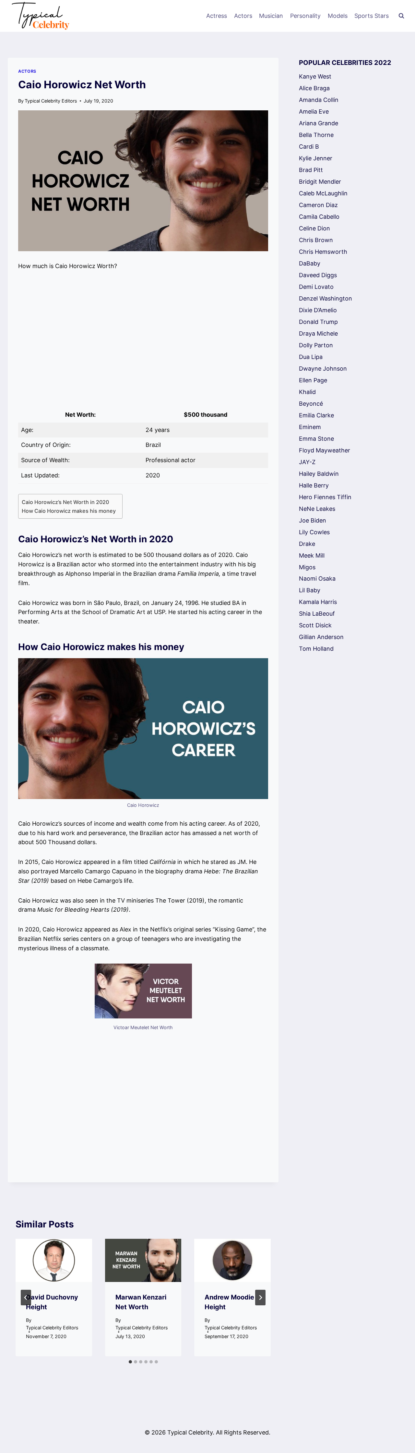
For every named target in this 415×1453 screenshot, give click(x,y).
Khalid (307, 391)
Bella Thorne (316, 134)
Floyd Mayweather (324, 450)
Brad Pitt (311, 169)
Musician (271, 15)
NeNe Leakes (317, 508)
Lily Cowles (314, 532)
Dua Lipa (311, 356)
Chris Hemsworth (323, 251)
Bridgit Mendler (320, 181)
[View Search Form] (401, 16)
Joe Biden (312, 520)
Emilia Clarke (316, 415)
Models (338, 15)
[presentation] (54, 1260)
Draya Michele (318, 333)
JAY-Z (307, 462)
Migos (307, 567)
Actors (243, 15)
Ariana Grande (318, 123)
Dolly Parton (316, 345)
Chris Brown (316, 240)
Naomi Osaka (317, 578)
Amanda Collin (318, 99)
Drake (307, 543)
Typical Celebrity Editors (51, 101)
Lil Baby (309, 590)
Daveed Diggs (318, 275)
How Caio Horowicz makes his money (69, 511)
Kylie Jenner (315, 158)
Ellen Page (313, 380)
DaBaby (309, 263)
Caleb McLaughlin (323, 193)
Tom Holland (316, 648)
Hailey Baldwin (319, 473)
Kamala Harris (318, 601)
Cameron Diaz (318, 205)
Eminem (310, 427)
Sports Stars (371, 15)
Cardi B (309, 146)
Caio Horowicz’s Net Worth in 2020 (65, 502)
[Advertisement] (143, 339)
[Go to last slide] (26, 1297)
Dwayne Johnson (323, 368)
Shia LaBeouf (317, 613)
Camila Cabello (319, 216)
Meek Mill (312, 555)
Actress (216, 15)
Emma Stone (316, 438)
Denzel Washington (325, 298)
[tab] (130, 1361)
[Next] (260, 1297)
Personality (305, 15)
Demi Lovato (316, 286)
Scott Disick (315, 625)
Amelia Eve (314, 111)
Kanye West (315, 76)
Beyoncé (311, 403)
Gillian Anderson (321, 637)
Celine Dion (314, 228)
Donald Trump (318, 321)
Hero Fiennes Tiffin (325, 497)
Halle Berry (314, 485)
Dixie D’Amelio (318, 310)
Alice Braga (314, 88)
